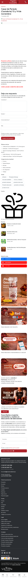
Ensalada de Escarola (12, 231)
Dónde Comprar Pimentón (7, 540)
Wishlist (3, 506)
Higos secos (4, 493)
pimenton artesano (6, 182)
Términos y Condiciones (6, 525)
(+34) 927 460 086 (6, 465)
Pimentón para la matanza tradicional (9, 536)
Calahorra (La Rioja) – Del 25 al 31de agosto (12, 156)
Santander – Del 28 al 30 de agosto (11, 148)
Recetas (4, 165)
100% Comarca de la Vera (7, 534)
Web (2, 125)
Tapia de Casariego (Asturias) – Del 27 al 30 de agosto (12, 151)
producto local (5, 187)
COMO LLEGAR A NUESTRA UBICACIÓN (12, 87)
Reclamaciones (4, 529)
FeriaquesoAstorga (13, 177)
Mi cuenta (3, 512)
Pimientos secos (5, 488)
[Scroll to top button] (25, 571)
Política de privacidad (6, 521)
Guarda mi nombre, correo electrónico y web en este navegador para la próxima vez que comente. (12, 134)
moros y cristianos (18, 179)
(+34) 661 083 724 (6, 467)
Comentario (4, 99)
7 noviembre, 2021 (5, 16)
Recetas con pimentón (6, 544)
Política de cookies (5, 523)
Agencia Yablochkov (16, 564)
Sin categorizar (6, 169)
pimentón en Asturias (19, 185)
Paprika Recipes (6, 163)
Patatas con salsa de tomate (14, 223)
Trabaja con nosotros (6, 514)
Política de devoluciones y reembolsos (10, 527)
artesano (4, 177)
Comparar (3, 504)
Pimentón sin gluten (5, 546)
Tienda (2, 500)
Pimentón (3, 482)
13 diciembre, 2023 (11, 233)
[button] (25, 2)
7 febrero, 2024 (10, 225)
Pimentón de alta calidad (6, 542)
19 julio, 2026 (9, 249)
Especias (3, 492)
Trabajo (4, 171)
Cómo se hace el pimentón (7, 538)
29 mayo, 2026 (10, 241)
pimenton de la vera (18, 182)
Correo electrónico (5, 119)
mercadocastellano (6, 179)
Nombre (3, 113)
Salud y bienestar (6, 167)
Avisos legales (4, 519)
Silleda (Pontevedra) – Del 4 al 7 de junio (16, 239)
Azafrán (3, 490)
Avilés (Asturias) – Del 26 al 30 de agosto (12, 154)
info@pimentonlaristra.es (10, 471)
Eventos (3, 6)
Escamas (3, 484)
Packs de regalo (4, 495)
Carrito (2, 508)
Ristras (2, 486)
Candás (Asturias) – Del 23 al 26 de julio (16, 247)
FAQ (2, 502)
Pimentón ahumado (6, 185)
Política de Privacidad (14, 447)
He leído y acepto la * (10, 447)
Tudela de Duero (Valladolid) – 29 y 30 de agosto (14, 146)
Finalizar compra (5, 510)
